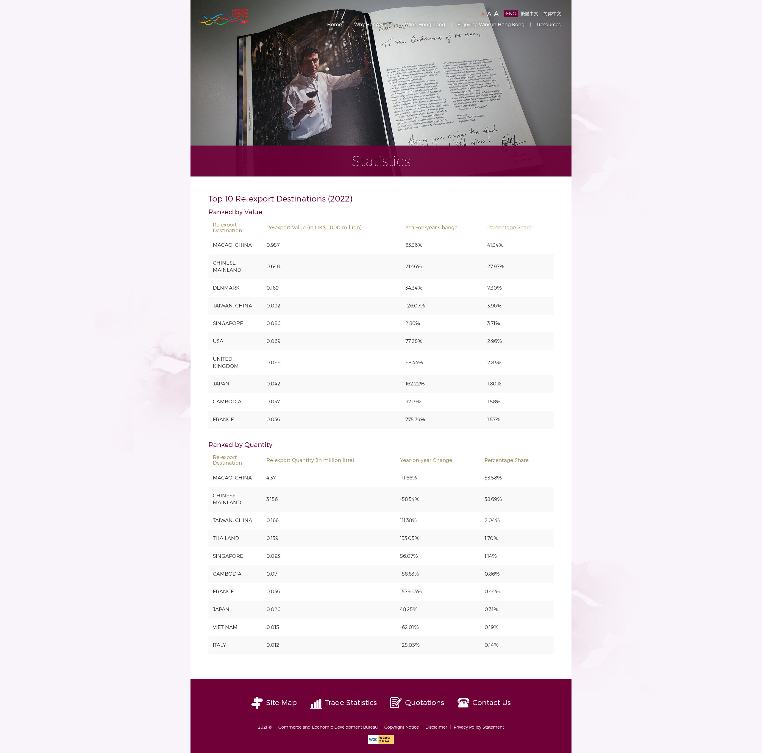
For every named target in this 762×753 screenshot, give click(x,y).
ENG (511, 13)
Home (334, 24)
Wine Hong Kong (425, 24)
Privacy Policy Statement (479, 726)
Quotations (424, 702)
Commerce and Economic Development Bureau (328, 726)
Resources (548, 24)
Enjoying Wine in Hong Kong (490, 24)
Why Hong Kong (373, 24)
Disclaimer (436, 726)
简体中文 (552, 13)
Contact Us (491, 702)
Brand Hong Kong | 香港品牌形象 (223, 17)
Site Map (281, 702)
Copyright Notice (401, 726)
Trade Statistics (351, 702)
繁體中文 (529, 13)
